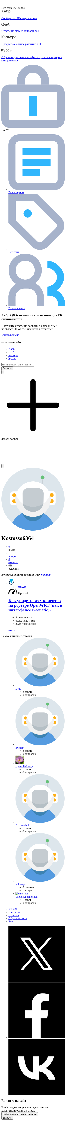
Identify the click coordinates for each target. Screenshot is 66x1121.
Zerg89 (19, 747)
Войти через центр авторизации (19, 1114)
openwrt (46, 574)
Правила (13, 915)
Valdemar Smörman (26, 896)
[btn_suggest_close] (7, 368)
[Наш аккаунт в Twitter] (36, 980)
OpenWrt (20, 586)
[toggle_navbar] (2, 466)
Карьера (13, 355)
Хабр (11, 348)
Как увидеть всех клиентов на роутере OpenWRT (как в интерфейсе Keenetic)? (35, 605)
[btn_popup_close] (7, 1118)
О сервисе (14, 912)
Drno (18, 688)
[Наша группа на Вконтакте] (36, 1093)
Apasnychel (22, 825)
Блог (11, 921)
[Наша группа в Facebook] (36, 1037)
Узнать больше (10, 334)
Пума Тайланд (24, 766)
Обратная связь (17, 918)
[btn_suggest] (2, 372)
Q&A (11, 352)
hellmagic (20, 884)
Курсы (12, 358)
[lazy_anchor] (36, 628)
